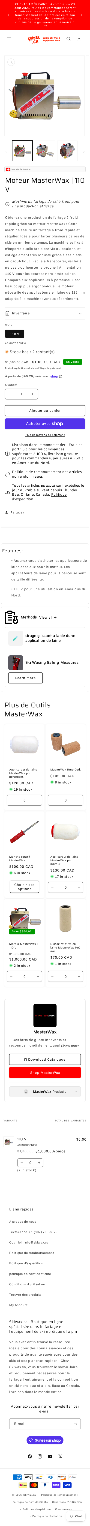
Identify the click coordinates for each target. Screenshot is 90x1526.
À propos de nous (23, 1221)
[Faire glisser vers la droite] (84, 152)
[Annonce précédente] (8, 15)
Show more (70, 1046)
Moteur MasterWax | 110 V (23, 945)
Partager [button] (17, 512)
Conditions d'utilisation (27, 1284)
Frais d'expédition (15, 368)
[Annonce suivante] (81, 15)
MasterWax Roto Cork (65, 769)
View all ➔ (48, 617)
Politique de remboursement (36, 472)
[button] (9, 39)
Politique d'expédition (26, 1263)
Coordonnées (63, 1509)
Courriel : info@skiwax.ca (28, 1242)
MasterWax (45, 1032)
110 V (14, 334)
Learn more (25, 677)
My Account (18, 1305)
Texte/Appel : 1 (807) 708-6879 (33, 1232)
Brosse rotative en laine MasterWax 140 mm (65, 947)
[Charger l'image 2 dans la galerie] (45, 151)
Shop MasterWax (45, 1072)
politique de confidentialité (30, 1274)
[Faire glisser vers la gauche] (6, 152)
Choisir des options (24, 886)
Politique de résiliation (47, 1516)
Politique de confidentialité (30, 1502)
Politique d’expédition (37, 1509)
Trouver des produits (25, 1295)
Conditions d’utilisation (67, 1502)
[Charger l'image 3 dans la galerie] (67, 151)
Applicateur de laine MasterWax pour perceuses (23, 773)
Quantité (11, 385)
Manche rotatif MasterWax (19, 858)
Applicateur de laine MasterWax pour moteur (64, 860)
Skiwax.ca (29, 1494)
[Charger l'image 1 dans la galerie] (22, 151)
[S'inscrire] (75, 1423)
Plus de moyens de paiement (45, 434)
